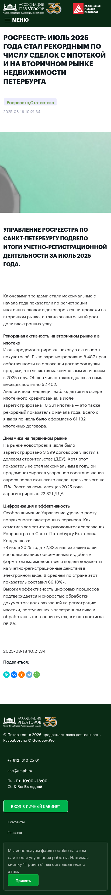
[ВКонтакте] (14, 674)
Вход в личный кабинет (35, 806)
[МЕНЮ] (7, 20)
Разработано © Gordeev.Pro (29, 740)
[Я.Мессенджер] (6, 674)
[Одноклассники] (21, 674)
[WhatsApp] (36, 674)
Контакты (16, 821)
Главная (15, 832)
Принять (23, 880)
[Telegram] (29, 674)
